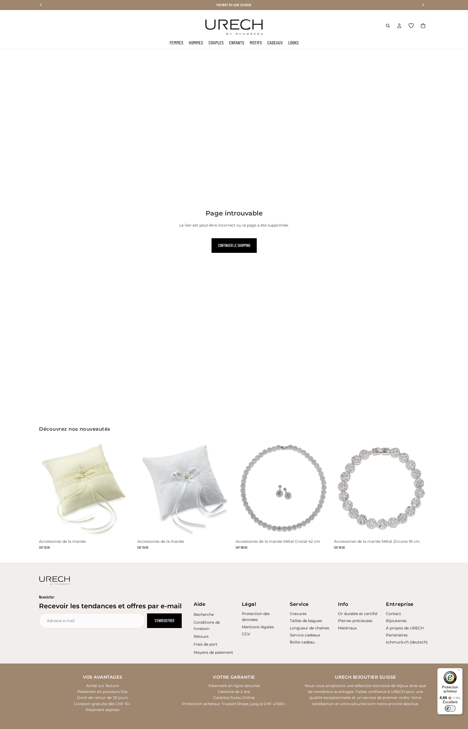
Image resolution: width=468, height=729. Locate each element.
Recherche (204, 614)
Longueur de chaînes (309, 628)
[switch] (450, 708)
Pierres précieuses (355, 620)
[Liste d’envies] (411, 26)
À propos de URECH (405, 628)
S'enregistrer (164, 620)
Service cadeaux (305, 635)
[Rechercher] (388, 26)
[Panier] (423, 26)
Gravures (298, 613)
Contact (393, 613)
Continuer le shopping (234, 245)
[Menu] (459, 671)
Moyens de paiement (213, 652)
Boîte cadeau (302, 642)
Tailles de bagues (306, 620)
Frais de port (205, 644)
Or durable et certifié (357, 613)
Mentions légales (258, 627)
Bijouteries (396, 620)
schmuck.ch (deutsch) (407, 642)
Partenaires (397, 635)
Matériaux (347, 628)
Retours (201, 636)
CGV (246, 634)
